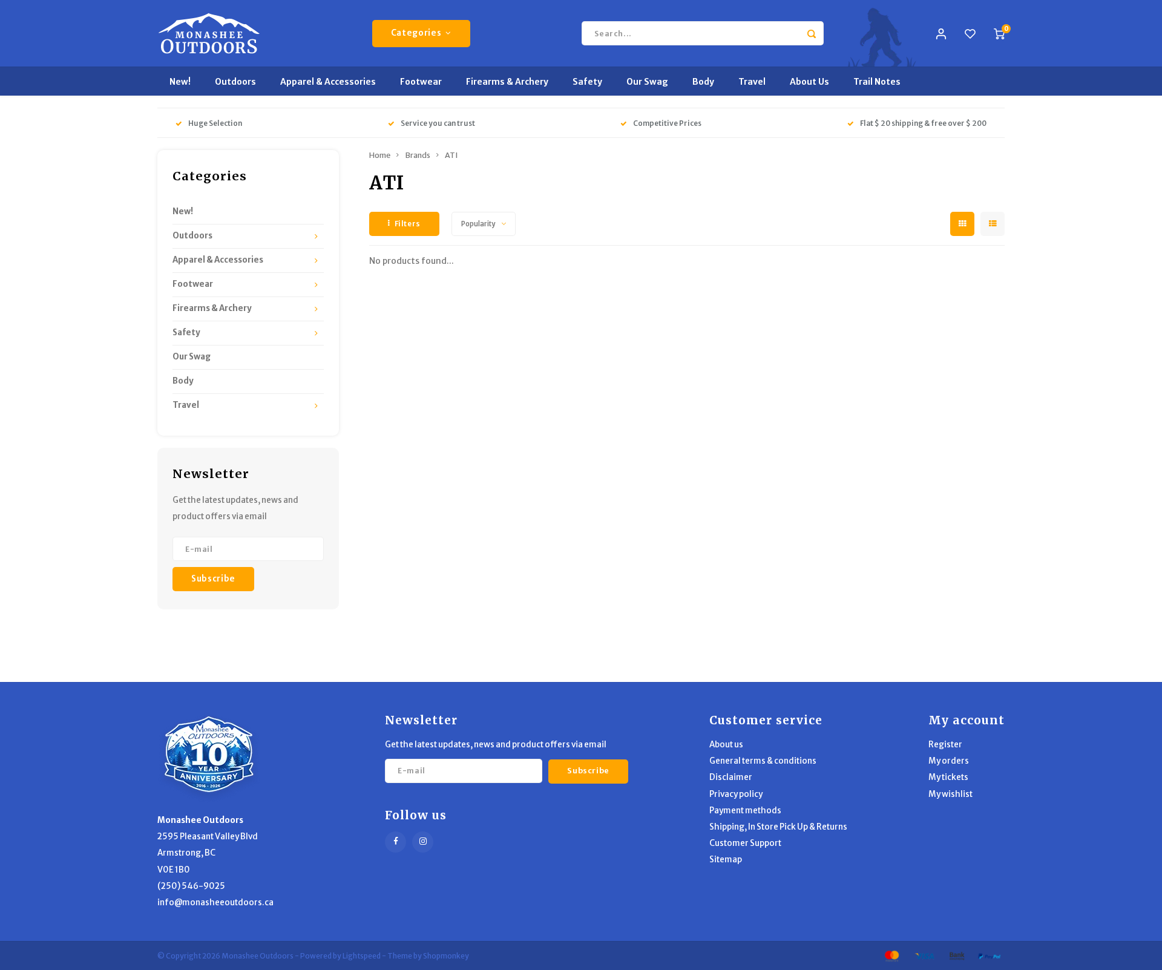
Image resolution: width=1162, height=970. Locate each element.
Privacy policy (736, 794)
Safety (587, 81)
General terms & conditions (762, 761)
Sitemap (725, 859)
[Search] (811, 33)
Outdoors (235, 81)
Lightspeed (362, 955)
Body (703, 81)
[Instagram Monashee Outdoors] (422, 842)
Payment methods (745, 810)
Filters (408, 223)
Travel (752, 81)
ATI (451, 155)
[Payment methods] (891, 954)
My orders (948, 761)
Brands (417, 155)
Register (945, 744)
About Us (809, 81)
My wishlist (950, 794)
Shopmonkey (446, 955)
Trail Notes (877, 81)
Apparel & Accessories (328, 81)
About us (726, 744)
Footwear (421, 81)
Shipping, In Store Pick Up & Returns (778, 827)
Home (379, 155)
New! (180, 81)
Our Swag (647, 81)
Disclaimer (730, 777)
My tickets (948, 777)
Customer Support (745, 843)
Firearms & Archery (507, 81)
